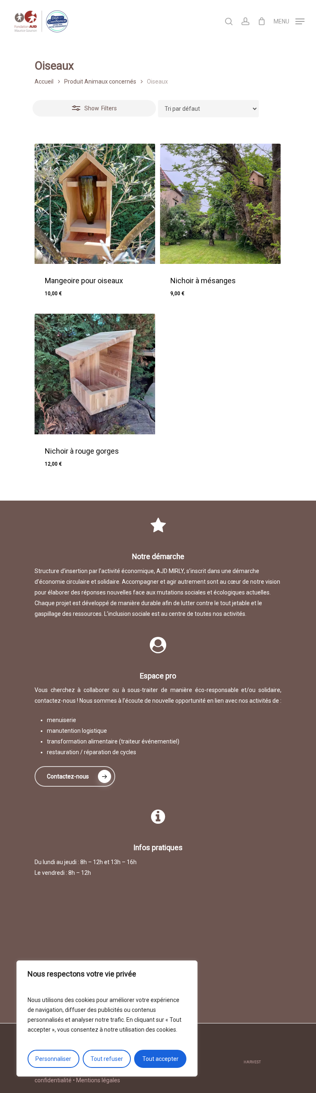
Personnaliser (53, 1059)
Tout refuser (107, 1059)
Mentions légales (98, 1080)
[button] (82, 470)
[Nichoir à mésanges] (220, 204)
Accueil (44, 81)
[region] (107, 1018)
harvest (252, 1062)
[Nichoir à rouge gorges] (95, 374)
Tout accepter (160, 1059)
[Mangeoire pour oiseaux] (95, 204)
